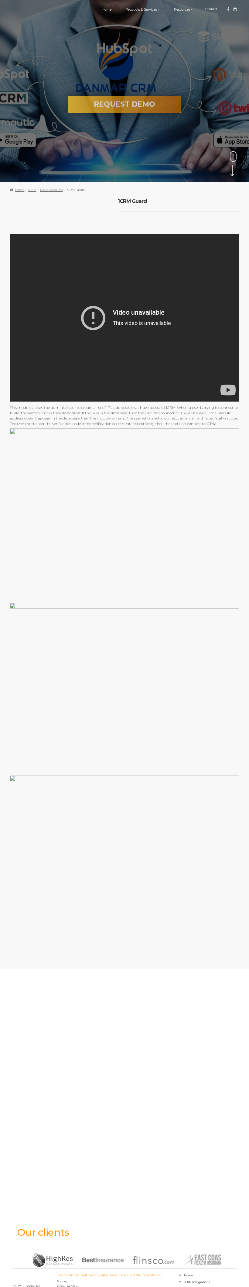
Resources (182, 10)
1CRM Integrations (197, 1282)
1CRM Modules (51, 190)
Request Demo (124, 104)
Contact (211, 9)
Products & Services (141, 10)
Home (106, 10)
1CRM (32, 190)
